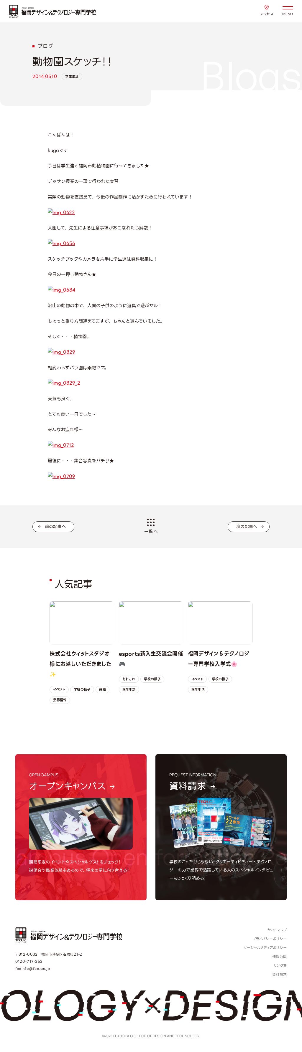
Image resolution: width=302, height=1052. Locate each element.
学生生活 (71, 76)
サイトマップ (277, 930)
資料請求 (279, 974)
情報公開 (279, 957)
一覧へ (151, 531)
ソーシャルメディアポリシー (265, 948)
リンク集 (280, 966)
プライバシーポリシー (269, 939)
